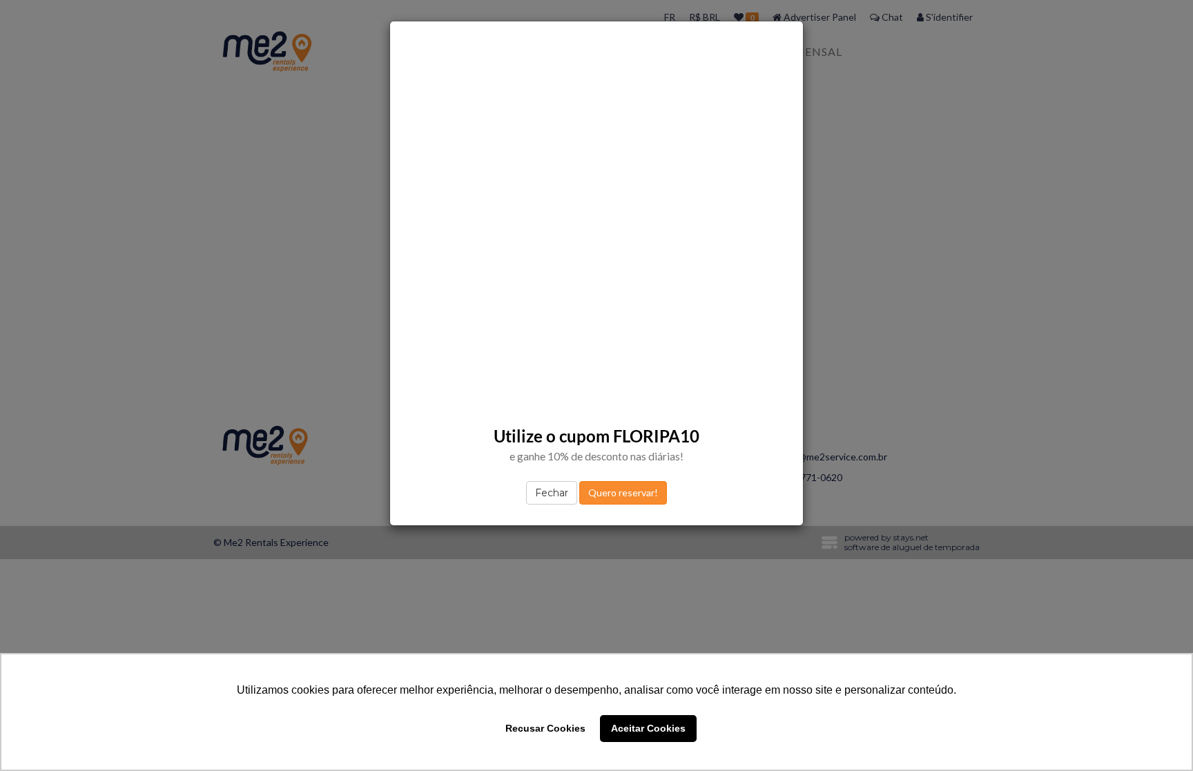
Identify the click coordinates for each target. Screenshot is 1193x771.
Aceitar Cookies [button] (648, 728)
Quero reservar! (623, 492)
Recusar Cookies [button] (545, 728)
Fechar (551, 493)
